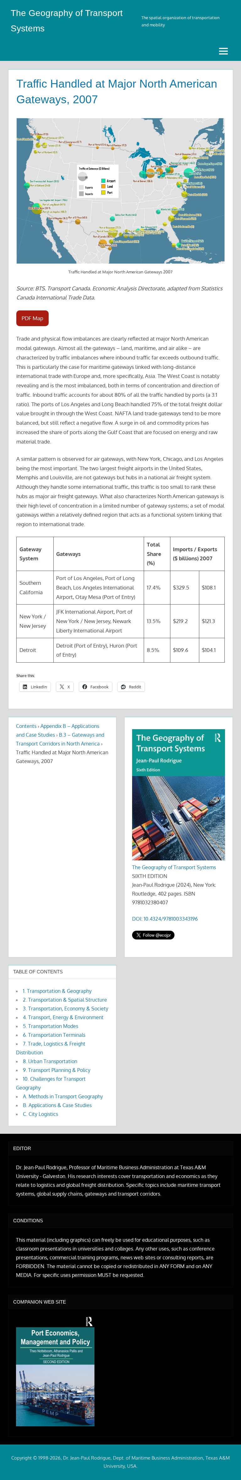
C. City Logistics (40, 1114)
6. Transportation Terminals (54, 1035)
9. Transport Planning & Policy (56, 1070)
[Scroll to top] (226, 1465)
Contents (26, 726)
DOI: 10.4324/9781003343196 (165, 919)
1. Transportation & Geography (57, 991)
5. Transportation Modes (50, 1026)
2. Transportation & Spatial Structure (65, 1000)
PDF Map (32, 318)
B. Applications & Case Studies (57, 1105)
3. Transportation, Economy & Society (65, 1008)
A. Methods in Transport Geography (63, 1096)
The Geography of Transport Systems (174, 867)
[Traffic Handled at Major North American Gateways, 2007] (120, 191)
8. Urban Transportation (50, 1061)
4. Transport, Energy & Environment (63, 1017)
